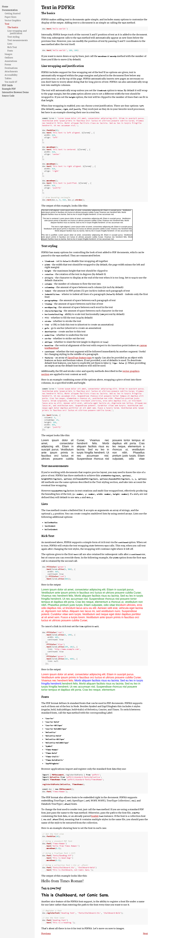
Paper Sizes (10, 17)
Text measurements (17, 40)
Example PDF (9, 89)
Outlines (9, 57)
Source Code (8, 96)
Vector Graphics (13, 20)
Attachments (11, 71)
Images (8, 54)
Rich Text (12, 47)
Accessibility (11, 75)
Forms (8, 64)
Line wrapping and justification (17, 32)
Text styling (13, 37)
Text (7, 24)
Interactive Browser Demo (15, 92)
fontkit (95, 816)
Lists (9, 44)
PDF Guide (7, 85)
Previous (46, 933)
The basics (12, 27)
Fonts (10, 50)
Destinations (11, 68)
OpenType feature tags (79, 357)
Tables (8, 78)
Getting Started (12, 13)
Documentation (10, 10)
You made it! (11, 82)
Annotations (11, 61)
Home (5, 6)
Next (145, 933)
